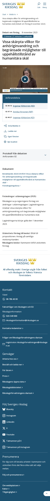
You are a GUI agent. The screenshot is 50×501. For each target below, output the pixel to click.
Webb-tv (12, 14)
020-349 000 (11, 316)
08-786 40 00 (12, 299)
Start (4, 14)
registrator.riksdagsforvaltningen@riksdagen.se (26, 344)
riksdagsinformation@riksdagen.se (22, 320)
